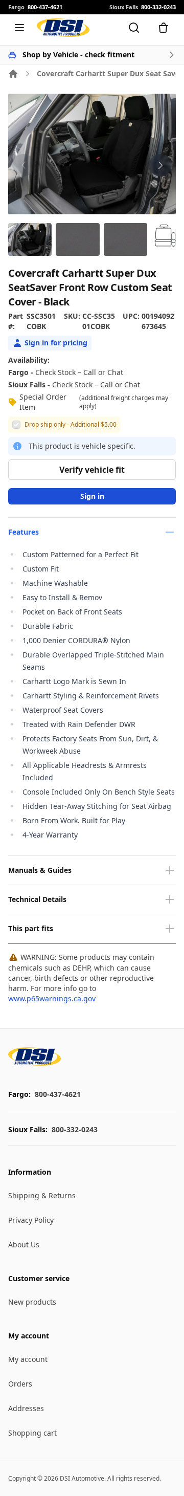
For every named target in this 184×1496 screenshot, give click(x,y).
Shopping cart (32, 1433)
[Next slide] (160, 165)
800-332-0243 (75, 1129)
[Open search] (134, 27)
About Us (23, 1244)
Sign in (92, 496)
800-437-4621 (58, 1094)
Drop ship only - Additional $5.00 (71, 425)
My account (28, 1359)
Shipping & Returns (42, 1195)
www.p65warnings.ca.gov (52, 998)
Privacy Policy (31, 1220)
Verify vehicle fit (92, 469)
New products (32, 1302)
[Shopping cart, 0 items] (163, 27)
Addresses (26, 1408)
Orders (20, 1384)
